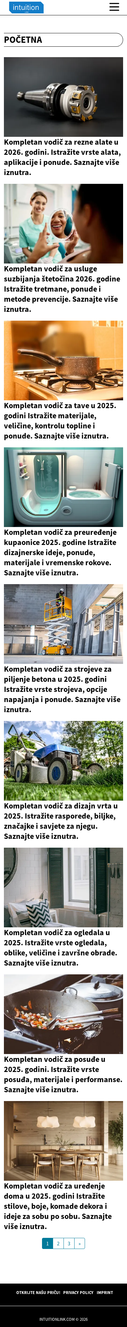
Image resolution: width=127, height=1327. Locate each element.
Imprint (105, 1292)
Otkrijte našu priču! (38, 1292)
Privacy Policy (78, 1292)
